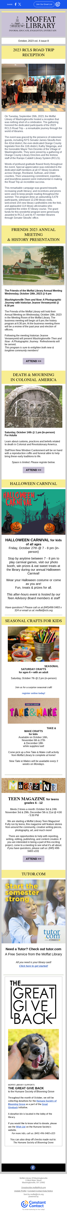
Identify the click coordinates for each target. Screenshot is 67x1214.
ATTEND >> (33, 361)
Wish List (21, 1127)
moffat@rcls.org (37, 1194)
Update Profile (20, 1191)
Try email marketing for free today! (33, 1209)
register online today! (33, 693)
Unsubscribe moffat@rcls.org (33, 1187)
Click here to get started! (33, 966)
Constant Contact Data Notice (40, 1191)
